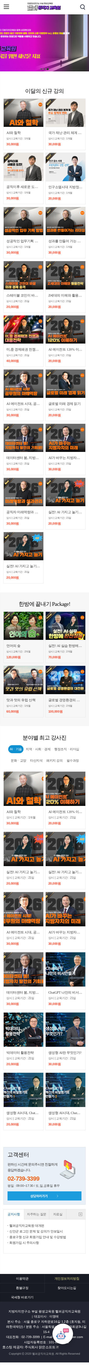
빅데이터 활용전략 (20, 1053)
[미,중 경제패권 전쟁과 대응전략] (23, 329)
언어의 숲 (13, 646)
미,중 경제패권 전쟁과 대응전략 (23, 349)
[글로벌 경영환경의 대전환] (65, 680)
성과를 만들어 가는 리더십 (65, 241)
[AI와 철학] (23, 113)
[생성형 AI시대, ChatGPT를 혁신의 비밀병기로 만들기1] (23, 1090)
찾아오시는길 (67, 1288)
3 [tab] (48, 69)
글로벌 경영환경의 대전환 (65, 700)
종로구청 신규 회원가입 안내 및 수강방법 (37, 1237)
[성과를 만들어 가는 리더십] (65, 221)
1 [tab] (41, 69)
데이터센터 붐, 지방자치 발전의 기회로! (23, 458)
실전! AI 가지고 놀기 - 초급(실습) (23, 566)
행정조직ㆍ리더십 (66, 749)
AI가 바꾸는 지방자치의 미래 (65, 458)
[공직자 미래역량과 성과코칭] (23, 492)
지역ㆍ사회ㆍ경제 (38, 749)
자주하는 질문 (36, 1214)
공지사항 (14, 1214)
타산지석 (36, 760)
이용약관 (22, 1278)
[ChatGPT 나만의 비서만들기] (65, 969)
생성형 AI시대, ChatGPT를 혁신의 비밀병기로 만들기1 (23, 1113)
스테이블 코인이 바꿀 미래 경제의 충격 (23, 295)
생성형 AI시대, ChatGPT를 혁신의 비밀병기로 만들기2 (65, 1113)
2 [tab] (44, 69)
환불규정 (22, 1288)
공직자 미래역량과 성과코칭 (23, 512)
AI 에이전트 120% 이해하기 (65, 349)
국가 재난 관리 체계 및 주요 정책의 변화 (65, 133)
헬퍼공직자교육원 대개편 (26, 1225)
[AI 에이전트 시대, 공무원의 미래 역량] (23, 384)
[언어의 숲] (23, 626)
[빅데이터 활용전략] (23, 1030)
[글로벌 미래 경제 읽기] (65, 384)
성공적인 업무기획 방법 (23, 241)
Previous (59, 41)
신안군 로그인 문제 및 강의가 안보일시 (36, 1231)
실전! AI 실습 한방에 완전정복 (65, 646)
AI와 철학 (13, 133)
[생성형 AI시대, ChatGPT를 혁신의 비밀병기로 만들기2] (65, 1090)
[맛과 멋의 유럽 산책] (23, 680)
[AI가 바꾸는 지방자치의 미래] (65, 438)
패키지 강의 (54, 760)
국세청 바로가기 (22, 1297)
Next (29, 41)
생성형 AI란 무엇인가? (64, 1053)
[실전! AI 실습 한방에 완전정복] (65, 626)
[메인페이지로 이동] (44, 10)
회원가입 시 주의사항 (24, 1243)
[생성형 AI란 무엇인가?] (65, 1030)
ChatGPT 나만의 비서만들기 (65, 992)
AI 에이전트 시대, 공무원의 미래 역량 (23, 404)
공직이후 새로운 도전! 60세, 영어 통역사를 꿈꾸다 (23, 187)
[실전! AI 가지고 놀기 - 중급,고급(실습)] (65, 492)
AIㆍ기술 (16, 749)
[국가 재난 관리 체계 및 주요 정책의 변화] (65, 113)
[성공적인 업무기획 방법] (23, 221)
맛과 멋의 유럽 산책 (20, 700)
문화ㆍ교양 (18, 760)
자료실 (58, 1214)
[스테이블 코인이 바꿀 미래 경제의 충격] (23, 275)
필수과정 (73, 760)
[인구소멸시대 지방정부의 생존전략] (65, 167)
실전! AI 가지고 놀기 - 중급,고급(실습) (65, 512)
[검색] (82, 7)
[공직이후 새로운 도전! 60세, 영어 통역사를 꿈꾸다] (23, 167)
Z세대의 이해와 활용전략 (65, 295)
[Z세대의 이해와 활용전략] (65, 275)
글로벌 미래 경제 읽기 (64, 404)
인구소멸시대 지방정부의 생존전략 (65, 187)
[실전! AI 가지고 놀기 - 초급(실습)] (23, 546)
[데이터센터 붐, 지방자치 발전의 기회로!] (23, 438)
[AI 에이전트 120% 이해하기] (65, 329)
